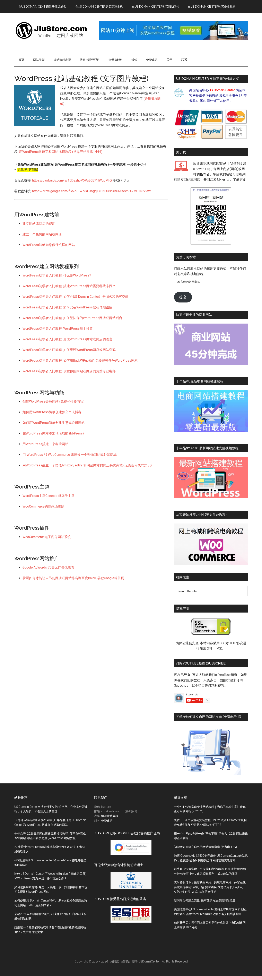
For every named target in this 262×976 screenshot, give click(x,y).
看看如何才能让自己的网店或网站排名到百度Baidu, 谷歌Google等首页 (73, 578)
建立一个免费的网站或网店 (42, 234)
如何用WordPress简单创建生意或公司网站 (54, 423)
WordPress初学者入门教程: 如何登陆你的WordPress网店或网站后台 (72, 318)
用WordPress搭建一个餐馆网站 (45, 444)
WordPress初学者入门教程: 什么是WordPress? (57, 275)
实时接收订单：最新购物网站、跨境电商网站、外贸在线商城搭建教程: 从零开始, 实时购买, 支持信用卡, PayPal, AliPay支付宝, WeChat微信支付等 (210, 887)
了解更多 (239, 180)
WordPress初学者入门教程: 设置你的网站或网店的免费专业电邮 (69, 371)
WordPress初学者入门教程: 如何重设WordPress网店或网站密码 (69, 350)
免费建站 (107, 820)
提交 (183, 297)
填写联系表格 (109, 816)
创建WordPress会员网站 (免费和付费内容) (53, 401)
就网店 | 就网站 (120, 961)
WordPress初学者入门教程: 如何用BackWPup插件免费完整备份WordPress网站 (80, 360)
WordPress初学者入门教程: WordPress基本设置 (58, 329)
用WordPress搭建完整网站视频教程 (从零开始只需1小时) (60, 152)
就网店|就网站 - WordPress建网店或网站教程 (53, 30)
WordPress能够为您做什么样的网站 (49, 245)
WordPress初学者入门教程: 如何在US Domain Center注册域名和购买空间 (76, 297)
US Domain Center (222, 90)
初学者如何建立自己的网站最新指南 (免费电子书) (205, 846)
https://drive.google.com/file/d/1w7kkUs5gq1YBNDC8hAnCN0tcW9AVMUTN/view (91, 191)
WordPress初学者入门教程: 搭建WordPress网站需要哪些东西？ (69, 286)
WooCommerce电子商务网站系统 (47, 537)
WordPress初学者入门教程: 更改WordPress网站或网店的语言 (67, 339)
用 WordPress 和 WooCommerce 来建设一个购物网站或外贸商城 (70, 455)
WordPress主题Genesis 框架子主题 (49, 496)
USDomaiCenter (149, 961)
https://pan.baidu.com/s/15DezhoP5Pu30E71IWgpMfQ (72, 180)
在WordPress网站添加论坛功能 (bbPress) (53, 433)
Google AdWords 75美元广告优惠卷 (48, 567)
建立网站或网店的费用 (39, 224)
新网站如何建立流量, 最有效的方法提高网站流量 (204, 900)
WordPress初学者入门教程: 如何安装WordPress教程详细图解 (67, 307)
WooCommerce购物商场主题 (43, 506)
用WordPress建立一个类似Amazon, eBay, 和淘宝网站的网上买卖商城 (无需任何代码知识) (87, 465)
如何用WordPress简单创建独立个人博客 (52, 412)
